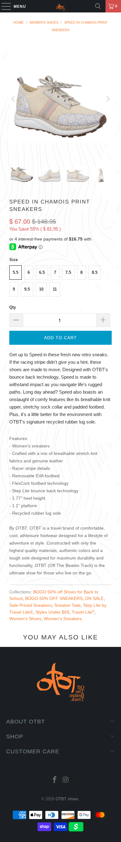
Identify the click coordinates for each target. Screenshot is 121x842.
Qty (12, 307)
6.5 (42, 272)
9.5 (27, 289)
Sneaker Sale (67, 605)
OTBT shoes (67, 799)
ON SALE (94, 598)
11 (55, 289)
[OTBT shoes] (60, 6)
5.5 (15, 272)
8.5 (94, 272)
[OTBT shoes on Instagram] (65, 780)
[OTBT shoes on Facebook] (54, 780)
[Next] (107, 99)
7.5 (68, 272)
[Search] (98, 6)
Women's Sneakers (63, 618)
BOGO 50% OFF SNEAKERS (54, 598)
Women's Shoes (25, 618)
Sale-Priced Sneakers (30, 605)
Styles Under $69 (52, 612)
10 (41, 289)
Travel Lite (83, 612)
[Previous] (14, 99)
